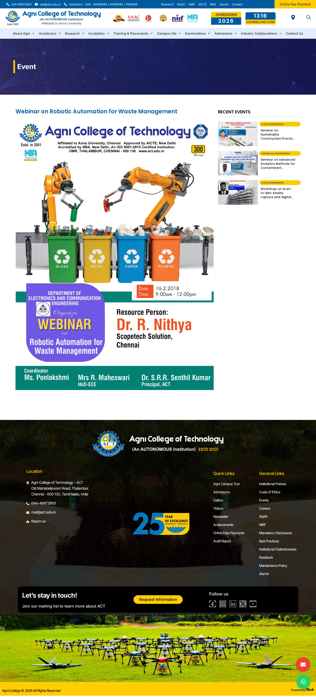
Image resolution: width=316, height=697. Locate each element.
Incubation (97, 33)
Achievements (223, 525)
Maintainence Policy (273, 565)
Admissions (223, 33)
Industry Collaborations (259, 33)
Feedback (266, 557)
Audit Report (222, 541)
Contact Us (294, 33)
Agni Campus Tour (226, 484)
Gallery (218, 500)
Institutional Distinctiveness (277, 549)
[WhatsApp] (303, 681)
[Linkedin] (232, 603)
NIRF (262, 525)
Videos (218, 508)
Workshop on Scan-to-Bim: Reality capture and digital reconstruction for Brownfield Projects (276, 197)
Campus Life (166, 33)
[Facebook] (212, 603)
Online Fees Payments (228, 533)
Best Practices (269, 541)
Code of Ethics (269, 492)
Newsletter (220, 516)
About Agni (21, 33)
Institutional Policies (272, 484)
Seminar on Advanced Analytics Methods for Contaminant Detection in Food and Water (278, 167)
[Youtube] (253, 603)
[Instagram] (222, 603)
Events (263, 500)
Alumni (264, 574)
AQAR (263, 516)
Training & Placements (131, 33)
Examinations (195, 33)
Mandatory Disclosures (275, 533)
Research (72, 33)
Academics (47, 33)
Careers (264, 508)
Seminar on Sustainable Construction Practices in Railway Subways (279, 136)
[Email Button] (303, 664)
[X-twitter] (242, 603)
